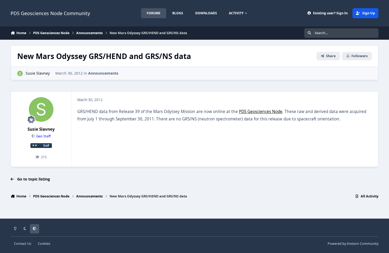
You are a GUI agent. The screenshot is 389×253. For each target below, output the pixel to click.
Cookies (44, 243)
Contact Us (22, 243)
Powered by (353, 243)
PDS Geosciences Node (260, 111)
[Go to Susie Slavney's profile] (20, 73)
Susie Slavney (38, 73)
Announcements (103, 73)
